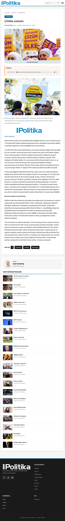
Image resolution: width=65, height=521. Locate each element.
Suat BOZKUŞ (21, 12)
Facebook (18, 247)
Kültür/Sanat (37, 474)
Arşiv (4, 508)
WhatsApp (35, 247)
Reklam (5, 502)
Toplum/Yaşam (38, 477)
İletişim (4, 505)
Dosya (36, 471)
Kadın (35, 480)
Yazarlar (14, 12)
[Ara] (58, 3)
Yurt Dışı (36, 483)
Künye (4, 499)
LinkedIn (26, 247)
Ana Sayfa (7, 12)
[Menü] (62, 3)
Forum (36, 489)
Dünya (36, 486)
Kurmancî (36, 499)
